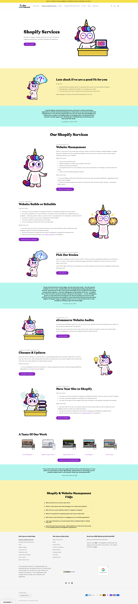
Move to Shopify (63, 418)
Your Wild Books (27, 454)
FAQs (20, 544)
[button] (36, 5)
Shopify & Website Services (26, 539)
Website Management (65, 189)
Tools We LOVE (23, 549)
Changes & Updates (27, 374)
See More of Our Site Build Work (69, 460)
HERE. (95, 547)
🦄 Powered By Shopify (33, 600)
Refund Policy (56, 549)
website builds (48, 234)
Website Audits (62, 336)
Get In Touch (30, 44)
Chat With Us (62, 273)
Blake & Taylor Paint (48, 454)
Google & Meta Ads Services (26, 542)
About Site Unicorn (58, 539)
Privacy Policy (56, 544)
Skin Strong (109, 454)
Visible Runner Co (68, 454)
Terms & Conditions (58, 547)
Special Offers (57, 557)
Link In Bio (55, 555)
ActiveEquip (88, 454)
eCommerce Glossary (25, 555)
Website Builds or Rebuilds (29, 239)
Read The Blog (22, 547)
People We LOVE (23, 552)
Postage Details (57, 552)
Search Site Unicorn (24, 560)
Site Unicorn (25, 600)
